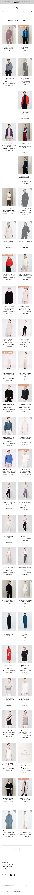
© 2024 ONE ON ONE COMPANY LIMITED (15, 891)
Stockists (5, 862)
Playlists (5, 860)
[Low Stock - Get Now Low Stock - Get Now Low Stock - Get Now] (25, 43)
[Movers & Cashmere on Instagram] (14, 875)
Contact (4, 868)
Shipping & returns (8, 864)
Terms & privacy (7, 866)
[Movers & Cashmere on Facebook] (11, 875)
